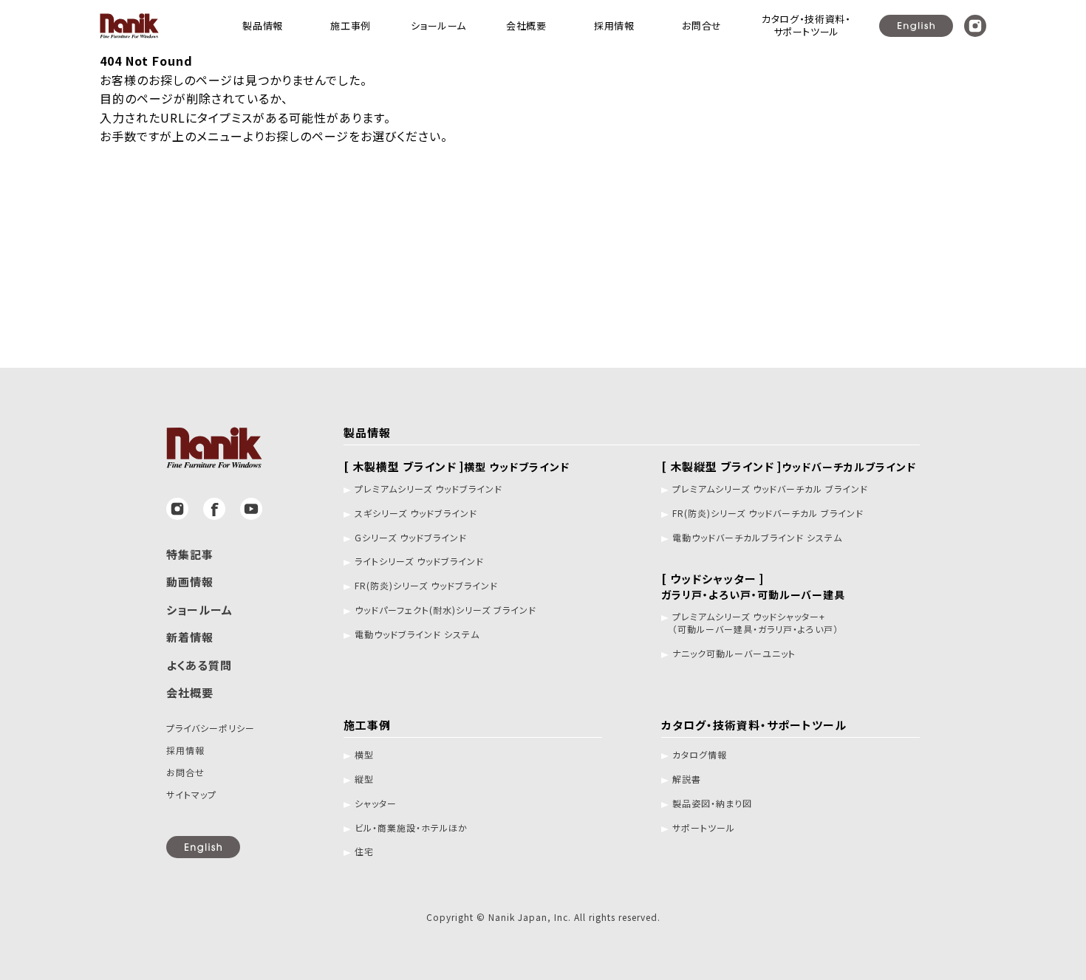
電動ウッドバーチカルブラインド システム (757, 538)
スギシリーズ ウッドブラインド (416, 513)
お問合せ (185, 772)
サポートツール (703, 828)
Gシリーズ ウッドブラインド (411, 538)
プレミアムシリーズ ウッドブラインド (428, 489)
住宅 (364, 851)
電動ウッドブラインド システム (417, 634)
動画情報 (190, 581)
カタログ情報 (699, 755)
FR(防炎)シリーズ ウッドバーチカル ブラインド (768, 513)
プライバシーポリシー (210, 728)
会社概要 (190, 692)
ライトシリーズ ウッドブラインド (419, 561)
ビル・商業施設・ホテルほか (411, 828)
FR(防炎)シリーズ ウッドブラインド (426, 586)
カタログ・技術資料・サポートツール (754, 725)
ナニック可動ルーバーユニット (734, 653)
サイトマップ (191, 794)
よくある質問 (199, 665)
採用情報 (185, 750)
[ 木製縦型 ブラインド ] (788, 466)
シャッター (376, 803)
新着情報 (190, 637)
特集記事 (190, 554)
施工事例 (367, 725)
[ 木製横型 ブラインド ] (457, 466)
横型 (364, 755)
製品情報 (367, 432)
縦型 (364, 779)
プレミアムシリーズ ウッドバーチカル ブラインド (770, 489)
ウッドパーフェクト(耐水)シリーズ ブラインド (445, 610)
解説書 (686, 779)
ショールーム (199, 609)
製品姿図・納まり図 (712, 803)
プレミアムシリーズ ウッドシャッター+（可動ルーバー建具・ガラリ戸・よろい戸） (755, 623)
